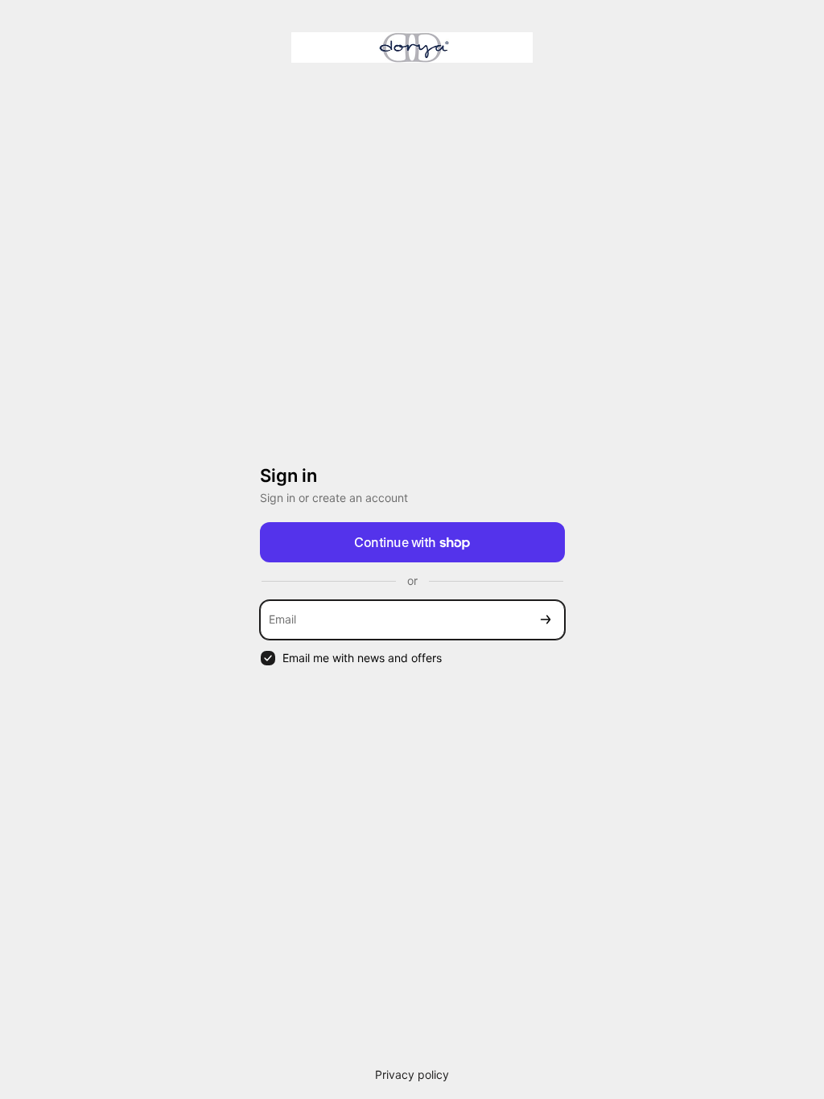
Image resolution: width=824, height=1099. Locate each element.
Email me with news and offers (362, 658)
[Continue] (545, 620)
